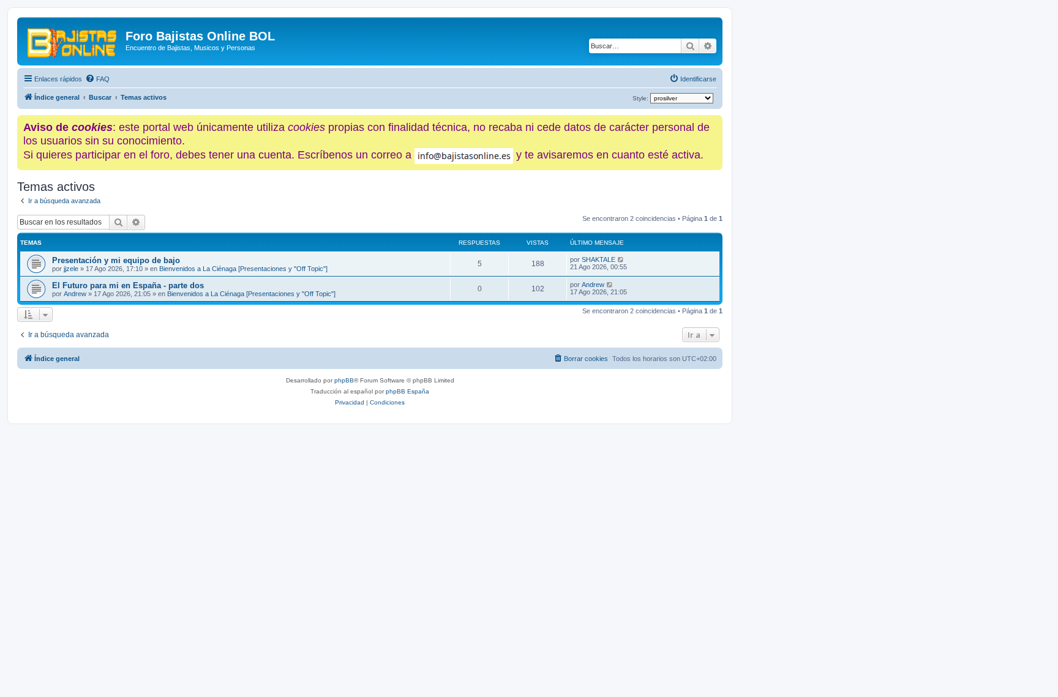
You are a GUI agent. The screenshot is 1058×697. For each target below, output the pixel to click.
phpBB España (407, 391)
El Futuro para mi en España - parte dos (128, 285)
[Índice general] (73, 39)
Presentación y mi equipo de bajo (116, 260)
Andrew (75, 293)
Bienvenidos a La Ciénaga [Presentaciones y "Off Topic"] (243, 268)
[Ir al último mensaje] (621, 259)
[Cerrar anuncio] (714, 122)
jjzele (71, 268)
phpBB (344, 380)
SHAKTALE (598, 259)
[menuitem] (97, 79)
